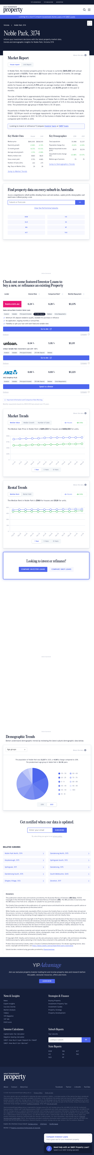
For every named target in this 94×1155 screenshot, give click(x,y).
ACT (26, 232)
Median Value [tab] (15, 422)
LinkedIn (77, 1087)
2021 (51, 804)
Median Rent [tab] (14, 494)
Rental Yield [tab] (27, 494)
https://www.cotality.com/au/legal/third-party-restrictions (52, 945)
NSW (26, 216)
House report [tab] (15, 64)
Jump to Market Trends (17, 171)
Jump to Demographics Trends (62, 164)
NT (66, 227)
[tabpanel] (46, 95)
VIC (66, 216)
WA (26, 227)
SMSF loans (64, 126)
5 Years (46, 469)
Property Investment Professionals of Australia (25, 1127)
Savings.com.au (33, 1124)
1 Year (37, 469)
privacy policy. (57, 836)
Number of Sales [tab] (44, 422)
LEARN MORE (47, 981)
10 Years (55, 469)
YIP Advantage (36, 2)
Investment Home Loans (52, 17)
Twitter (68, 1087)
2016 (42, 804)
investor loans (50, 126)
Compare (83, 334)
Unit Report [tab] (27, 64)
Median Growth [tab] (29, 422)
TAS (66, 232)
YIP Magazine (48, 2)
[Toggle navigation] (89, 9)
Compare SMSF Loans (61, 569)
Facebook (59, 1087)
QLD (26, 222)
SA (66, 222)
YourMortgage (53, 1124)
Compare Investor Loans (33, 569)
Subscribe (59, 830)
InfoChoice (43, 1124)
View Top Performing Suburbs (46, 208)
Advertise (59, 2)
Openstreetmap (49, 949)
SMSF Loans (70, 17)
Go (86, 1039)
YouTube (87, 1087)
